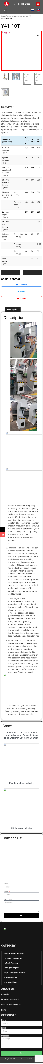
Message (8, 899)
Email (6, 892)
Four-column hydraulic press (14, 953)
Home (3, 16)
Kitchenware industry (21, 828)
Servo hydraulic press (11, 968)
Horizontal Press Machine (13, 958)
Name (6, 884)
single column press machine (17, 16)
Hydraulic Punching (11, 963)
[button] (38, 4)
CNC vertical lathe (10, 982)
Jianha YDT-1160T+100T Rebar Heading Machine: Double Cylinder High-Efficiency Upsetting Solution (21, 735)
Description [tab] (12, 309)
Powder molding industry (21, 783)
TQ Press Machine (10, 977)
